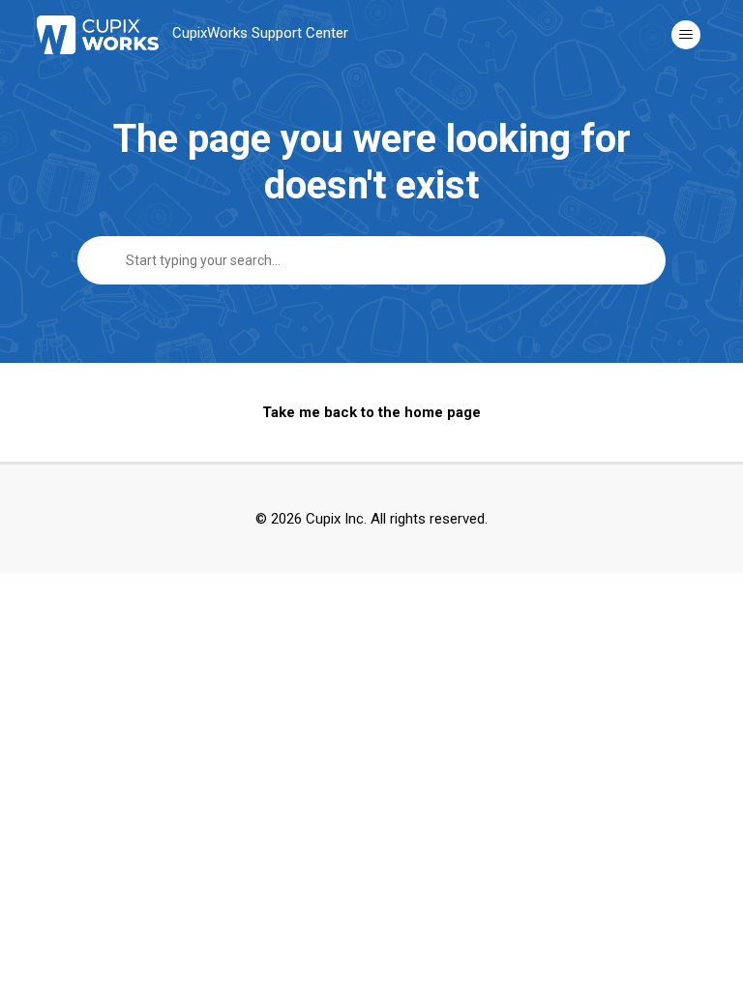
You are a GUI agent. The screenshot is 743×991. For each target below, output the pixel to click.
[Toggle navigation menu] (686, 34)
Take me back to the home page (371, 412)
